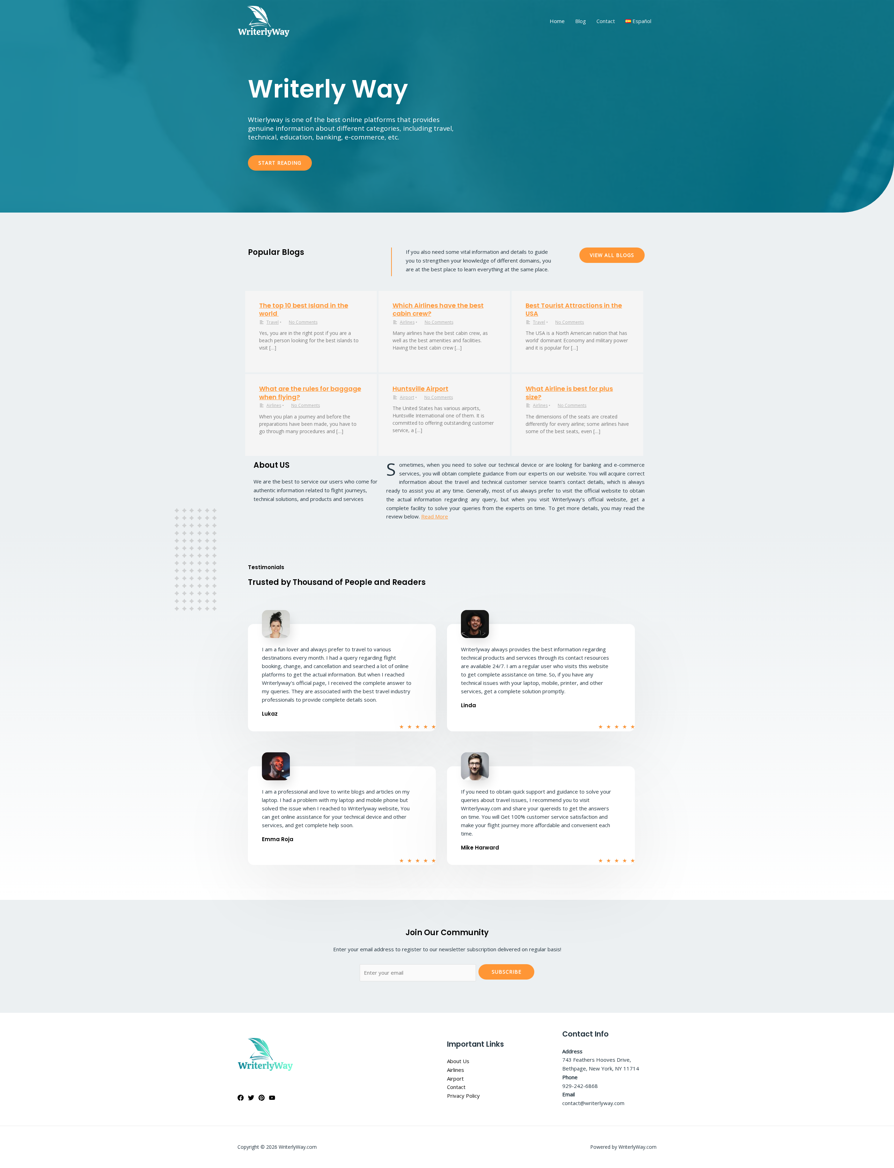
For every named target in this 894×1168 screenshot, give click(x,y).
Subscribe (506, 971)
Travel (272, 322)
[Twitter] (251, 1098)
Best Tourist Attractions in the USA (574, 309)
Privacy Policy (463, 1095)
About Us (458, 1061)
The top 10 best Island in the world (303, 309)
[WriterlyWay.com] (263, 20)
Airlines (407, 322)
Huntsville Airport (420, 388)
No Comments (303, 322)
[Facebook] (240, 1098)
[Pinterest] (261, 1098)
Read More (434, 516)
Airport (407, 397)
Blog (580, 20)
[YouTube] (272, 1098)
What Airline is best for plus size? (569, 392)
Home (557, 20)
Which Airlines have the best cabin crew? (438, 309)
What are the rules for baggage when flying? (310, 392)
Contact (605, 20)
